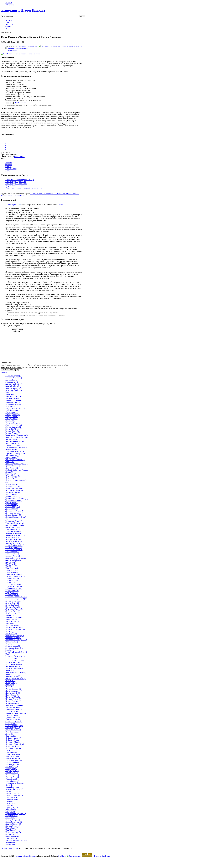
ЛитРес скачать (20, 103)
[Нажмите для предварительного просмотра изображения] (20, 54)
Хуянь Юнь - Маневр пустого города (19, 180)
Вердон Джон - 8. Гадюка (15, 186)
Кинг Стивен (19, 157)
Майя (61, 205)
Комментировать (12, 205)
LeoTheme (62, 856)
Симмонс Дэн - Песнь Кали (16, 184)
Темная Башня (10, 169)
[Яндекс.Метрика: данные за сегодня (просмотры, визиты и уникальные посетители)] (74, 856)
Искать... (4, 16)
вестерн (8, 167)
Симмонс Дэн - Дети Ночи (15, 182)
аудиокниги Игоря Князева (25, 856)
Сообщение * (6, 363)
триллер (8, 165)
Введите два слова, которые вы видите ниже (39, 367)
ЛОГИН (8, 3)
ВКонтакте (9, 5)
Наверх (4, 372)
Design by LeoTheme (102, 856)
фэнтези (8, 163)
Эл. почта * (31, 365)
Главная (4, 848)
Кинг (7, 171)
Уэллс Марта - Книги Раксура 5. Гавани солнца (23, 188)
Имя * (3, 365)
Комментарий (11, 50)
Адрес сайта (63, 365)
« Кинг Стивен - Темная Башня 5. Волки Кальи (48, 194)
